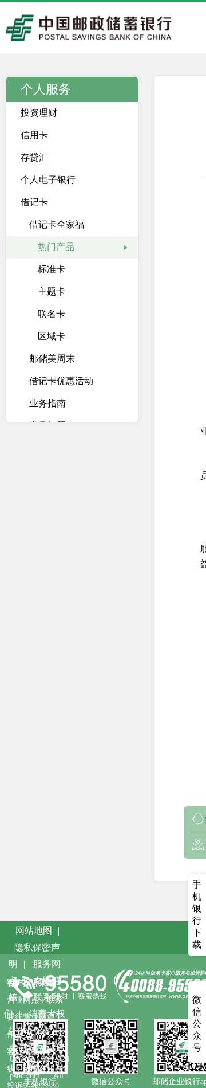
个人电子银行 (48, 180)
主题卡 (51, 291)
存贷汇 (34, 157)
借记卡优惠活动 (61, 381)
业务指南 (47, 403)
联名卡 (51, 314)
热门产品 (56, 247)
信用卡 (34, 135)
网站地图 (33, 931)
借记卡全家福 (56, 224)
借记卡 (34, 202)
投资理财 (39, 113)
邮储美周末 (52, 358)
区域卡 (51, 336)
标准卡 (51, 269)
